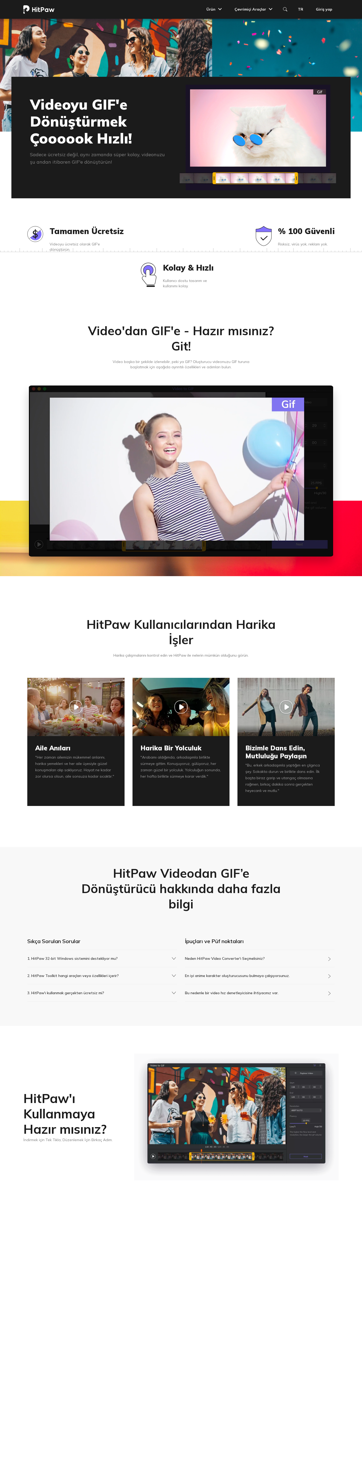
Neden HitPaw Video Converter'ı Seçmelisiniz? (225, 958)
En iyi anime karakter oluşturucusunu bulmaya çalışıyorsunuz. (237, 975)
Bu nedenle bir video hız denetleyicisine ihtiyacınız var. (232, 993)
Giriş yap (324, 9)
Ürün (210, 9)
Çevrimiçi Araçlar (250, 9)
